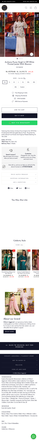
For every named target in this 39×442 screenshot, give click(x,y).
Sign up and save (19, 369)
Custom (22, 87)
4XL (16, 87)
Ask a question (19, 182)
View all (19, 245)
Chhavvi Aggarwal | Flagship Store (19, 356)
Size (18, 78)
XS (5, 82)
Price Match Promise (19, 174)
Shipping (17, 73)
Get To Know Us (19, 360)
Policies (19, 365)
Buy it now (19, 115)
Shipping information (19, 178)
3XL (34, 82)
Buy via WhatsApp (21, 123)
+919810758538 (27, 167)
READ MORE (9, 331)
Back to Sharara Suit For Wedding (20, 346)
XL (23, 82)
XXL (28, 82)
